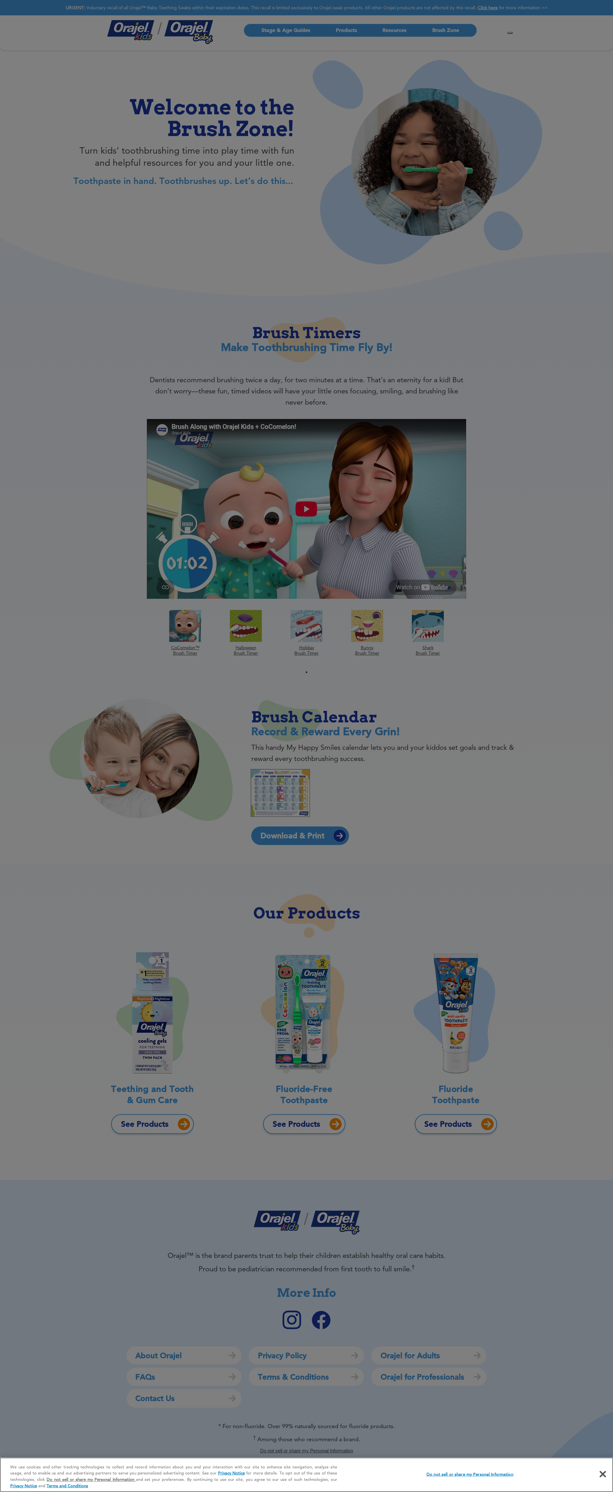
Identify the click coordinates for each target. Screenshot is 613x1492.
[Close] (603, 1474)
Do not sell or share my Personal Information (470, 1474)
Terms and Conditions (67, 1485)
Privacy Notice (231, 1472)
